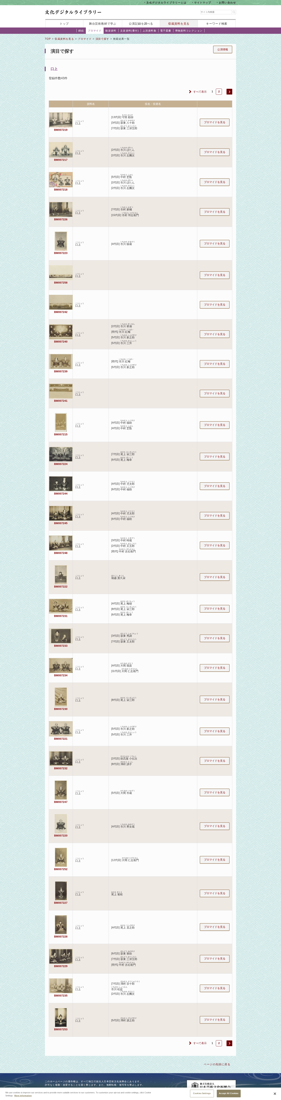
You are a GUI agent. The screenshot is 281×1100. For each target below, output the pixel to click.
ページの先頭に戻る (217, 1064)
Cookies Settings (202, 1093)
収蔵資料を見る (178, 23)
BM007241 (60, 400)
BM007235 (60, 995)
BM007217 (60, 159)
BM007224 (60, 464)
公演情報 (222, 49)
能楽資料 (110, 30)
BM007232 (60, 768)
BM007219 (60, 129)
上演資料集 (149, 30)
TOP (48, 38)
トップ (64, 23)
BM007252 (60, 869)
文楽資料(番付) (129, 30)
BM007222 (60, 586)
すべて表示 (200, 91)
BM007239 (60, 371)
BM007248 (60, 552)
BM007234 (60, 675)
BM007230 (60, 708)
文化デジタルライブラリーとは (166, 2)
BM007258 (60, 282)
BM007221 (60, 738)
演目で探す (102, 38)
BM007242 (60, 312)
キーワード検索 (216, 23)
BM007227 (60, 902)
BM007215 (60, 434)
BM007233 (60, 645)
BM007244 (60, 493)
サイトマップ (202, 2)
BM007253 (60, 1029)
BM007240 (60, 341)
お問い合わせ (227, 2)
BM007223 (60, 253)
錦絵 (81, 30)
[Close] (275, 1093)
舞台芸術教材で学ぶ (102, 23)
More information (23, 1096)
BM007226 (60, 219)
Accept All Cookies (228, 1093)
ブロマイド (95, 30)
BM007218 (60, 189)
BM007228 (60, 936)
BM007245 (60, 523)
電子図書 (165, 30)
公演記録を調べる (141, 23)
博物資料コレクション (189, 30)
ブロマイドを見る (214, 122)
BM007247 (60, 801)
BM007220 (60, 835)
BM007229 (60, 966)
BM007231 (60, 615)
